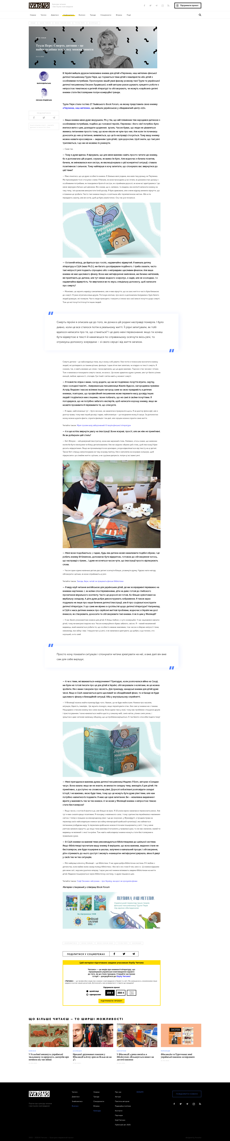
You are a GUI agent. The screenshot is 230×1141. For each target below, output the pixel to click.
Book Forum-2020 (63, 23)
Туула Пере (80, 23)
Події (129, 15)
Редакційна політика (123, 1106)
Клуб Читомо (120, 1120)
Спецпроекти (106, 15)
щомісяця (94, 991)
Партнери (119, 1115)
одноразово (95, 994)
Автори (118, 1097)
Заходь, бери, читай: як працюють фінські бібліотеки (100, 581)
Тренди (93, 15)
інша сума (131, 993)
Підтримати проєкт (111, 1001)
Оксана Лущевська (44, 100)
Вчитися (82, 15)
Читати (43, 15)
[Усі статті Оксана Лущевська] (44, 93)
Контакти (118, 1111)
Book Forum (45, 23)
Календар (97, 1111)
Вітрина (119, 15)
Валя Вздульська (44, 83)
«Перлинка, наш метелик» (76, 108)
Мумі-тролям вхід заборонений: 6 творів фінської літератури (104, 425)
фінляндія (93, 23)
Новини (33, 15)
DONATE (140, 1092)
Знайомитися (68, 15)
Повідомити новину (187, 1094)
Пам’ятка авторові (122, 1101)
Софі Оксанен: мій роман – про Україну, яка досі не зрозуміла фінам (107, 881)
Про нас (118, 1092)
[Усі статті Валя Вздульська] (44, 76)
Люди (33, 23)
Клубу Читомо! (124, 976)
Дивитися (55, 15)
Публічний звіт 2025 (123, 1125)
